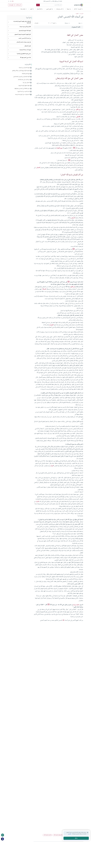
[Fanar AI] (2, 839)
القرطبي (78, 117)
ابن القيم (73, 287)
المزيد (31, 9)
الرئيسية (79, 9)
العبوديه (51, 325)
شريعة (68, 9)
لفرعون (73, 218)
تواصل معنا (22, 9)
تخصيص (69, 834)
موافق (76, 838)
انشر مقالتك (18, 5)
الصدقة (44, 289)
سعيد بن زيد (76, 605)
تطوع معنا (11, 5)
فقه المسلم (39, 9)
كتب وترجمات (59, 9)
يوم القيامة (59, 148)
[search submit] (38, 5)
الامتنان (38, 167)
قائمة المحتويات (76, 27)
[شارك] (2, 835)
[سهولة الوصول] (11, 1)
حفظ (80, 23)
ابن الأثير (78, 109)
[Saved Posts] (9, 1)
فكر (75, 9)
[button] (52, 23)
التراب (37, 501)
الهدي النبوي (48, 9)
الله (63, 620)
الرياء (52, 466)
